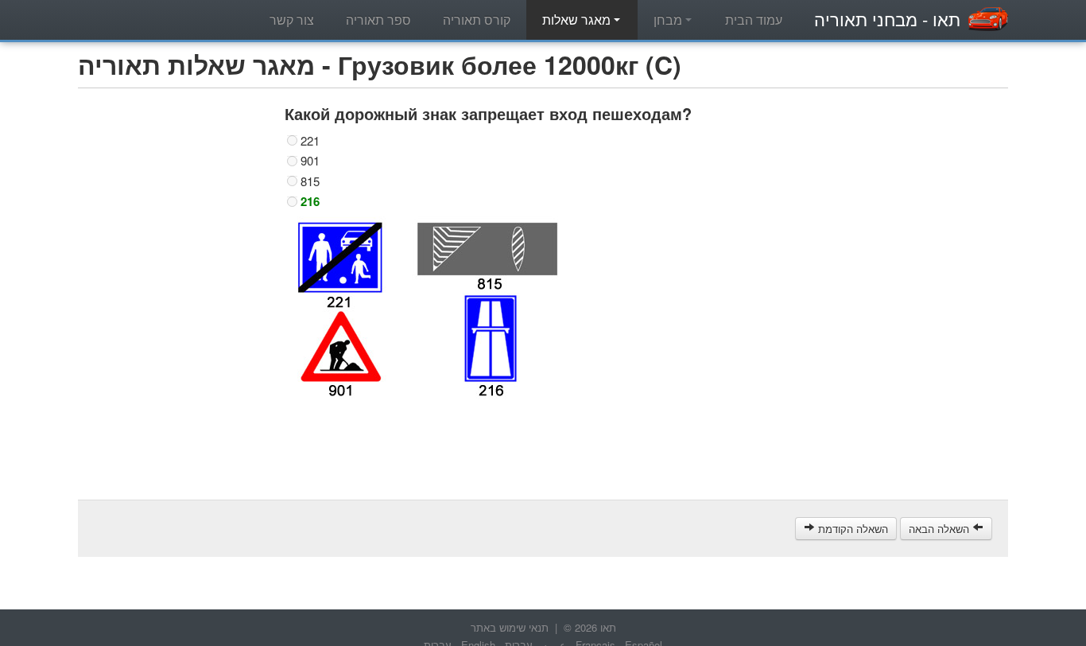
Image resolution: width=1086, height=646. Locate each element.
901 (310, 161)
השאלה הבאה (940, 528)
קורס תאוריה (476, 19)
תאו (887, 18)
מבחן (669, 19)
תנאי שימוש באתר (510, 627)
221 (310, 141)
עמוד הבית (753, 19)
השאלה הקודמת (851, 528)
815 (310, 181)
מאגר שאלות (578, 19)
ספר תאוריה (378, 19)
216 (310, 201)
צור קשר (292, 19)
